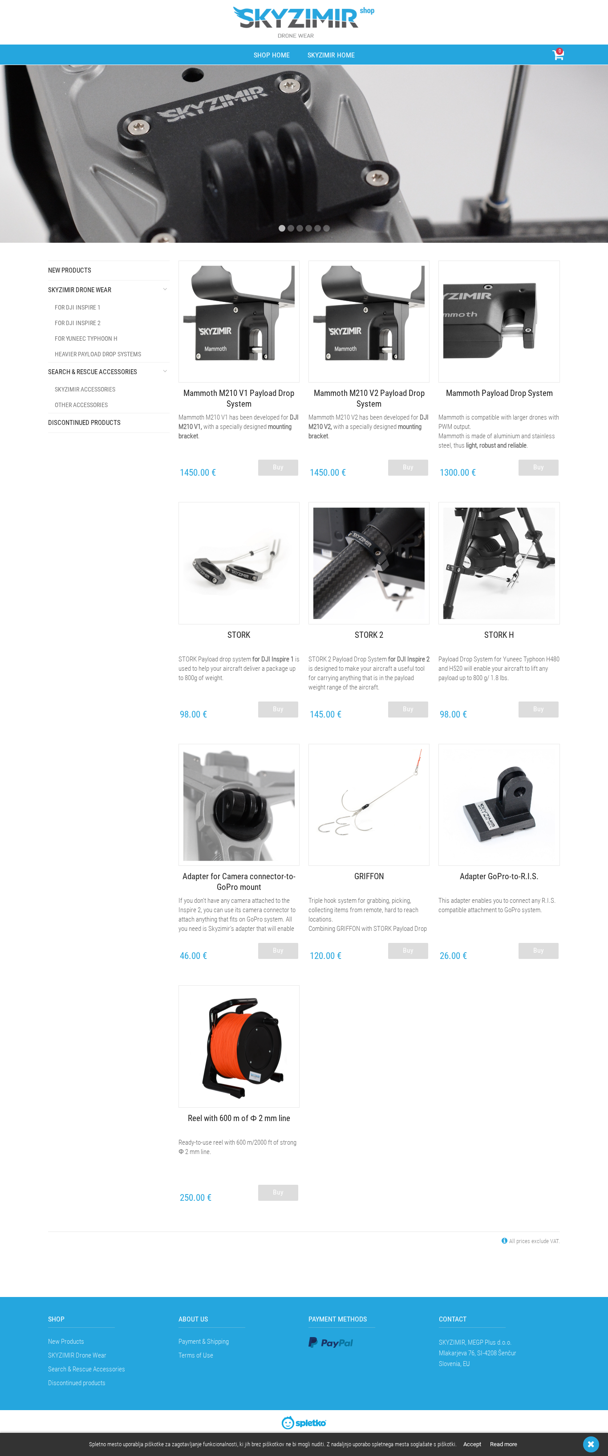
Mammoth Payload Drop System (499, 393)
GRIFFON (369, 876)
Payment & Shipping (203, 1342)
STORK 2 (369, 635)
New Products (69, 270)
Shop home (272, 55)
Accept (472, 1444)
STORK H (499, 635)
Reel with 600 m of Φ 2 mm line (239, 1118)
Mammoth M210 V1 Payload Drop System (238, 398)
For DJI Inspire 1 (78, 307)
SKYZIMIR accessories (85, 389)
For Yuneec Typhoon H (86, 338)
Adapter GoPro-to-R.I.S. (499, 876)
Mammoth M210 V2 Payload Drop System (369, 398)
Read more (503, 1444)
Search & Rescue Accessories (92, 372)
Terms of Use (195, 1355)
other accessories (81, 404)
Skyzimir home (331, 55)
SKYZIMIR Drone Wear (79, 290)
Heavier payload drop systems (98, 354)
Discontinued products (84, 423)
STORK (238, 635)
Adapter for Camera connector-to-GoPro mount (239, 881)
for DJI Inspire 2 (78, 322)
